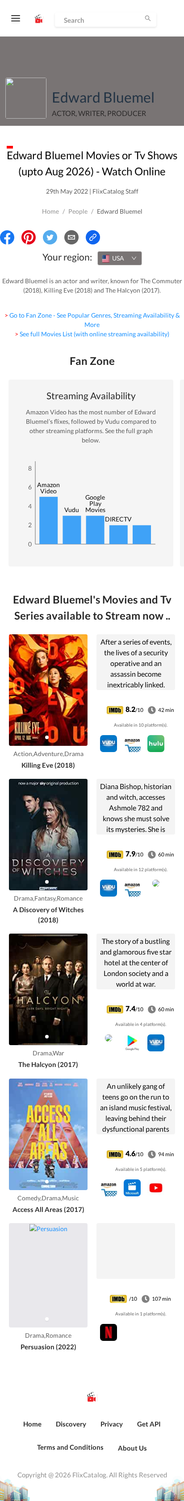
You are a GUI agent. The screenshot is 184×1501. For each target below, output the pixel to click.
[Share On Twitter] (50, 237)
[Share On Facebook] (7, 237)
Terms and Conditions (70, 1447)
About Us (132, 1448)
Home (50, 211)
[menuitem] (32, 1429)
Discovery (71, 1424)
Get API (149, 1424)
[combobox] (119, 258)
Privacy (111, 1424)
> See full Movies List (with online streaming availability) (92, 334)
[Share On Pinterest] (28, 237)
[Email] (71, 237)
